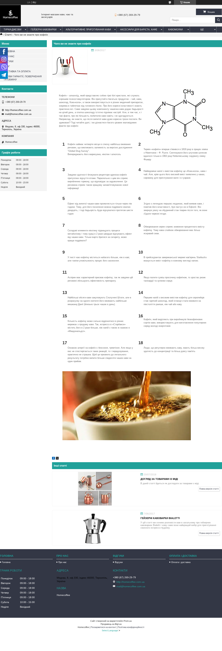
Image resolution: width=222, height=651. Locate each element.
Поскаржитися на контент (103, 627)
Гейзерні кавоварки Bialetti (160, 518)
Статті (8, 34)
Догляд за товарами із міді (159, 479)
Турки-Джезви (12, 29)
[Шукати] (218, 20)
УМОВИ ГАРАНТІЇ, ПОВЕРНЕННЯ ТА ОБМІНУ (22, 78)
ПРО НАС (8, 56)
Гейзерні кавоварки (43, 29)
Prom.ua (128, 621)
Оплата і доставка (180, 562)
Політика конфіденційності (131, 627)
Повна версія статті (209, 489)
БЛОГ (6, 66)
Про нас (62, 562)
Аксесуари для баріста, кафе (138, 29)
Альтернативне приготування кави (88, 29)
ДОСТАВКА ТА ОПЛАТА (17, 71)
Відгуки (119, 562)
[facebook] (53, 458)
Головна (6, 562)
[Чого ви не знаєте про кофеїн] (70, 67)
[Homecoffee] (10, 25)
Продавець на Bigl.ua (111, 624)
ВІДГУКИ (8, 61)
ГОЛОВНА (9, 51)
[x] (57, 458)
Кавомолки (175, 29)
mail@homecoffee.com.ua (18, 114)
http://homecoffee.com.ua (18, 110)
